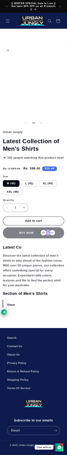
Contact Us (14, 346)
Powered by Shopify (46, 445)
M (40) (11, 183)
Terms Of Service (18, 388)
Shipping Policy (17, 379)
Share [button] (11, 304)
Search (12, 337)
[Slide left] (25, 123)
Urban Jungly (26, 445)
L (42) (29, 183)
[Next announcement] (60, 6)
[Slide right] (42, 123)
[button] (7, 21)
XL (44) (48, 183)
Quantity (8, 200)
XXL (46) (13, 191)
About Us (13, 354)
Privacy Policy (16, 363)
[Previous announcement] (7, 6)
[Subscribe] (55, 430)
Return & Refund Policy (23, 371)
